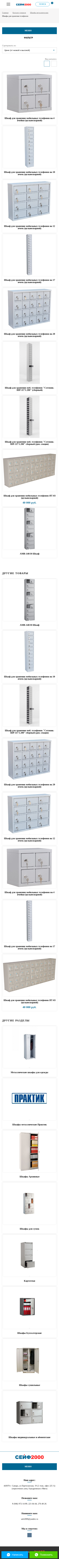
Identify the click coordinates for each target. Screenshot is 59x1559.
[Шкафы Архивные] (29, 1151)
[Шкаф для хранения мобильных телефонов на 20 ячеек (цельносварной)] (29, 309)
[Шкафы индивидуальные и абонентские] (29, 1412)
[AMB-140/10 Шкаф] (29, 529)
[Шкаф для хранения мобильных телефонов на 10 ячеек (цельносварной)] (29, 147)
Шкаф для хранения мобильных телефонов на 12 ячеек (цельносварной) (29, 227)
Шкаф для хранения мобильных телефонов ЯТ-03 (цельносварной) (30, 496)
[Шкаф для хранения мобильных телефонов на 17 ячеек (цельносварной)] (29, 255)
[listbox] (29, 50)
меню (28, 31)
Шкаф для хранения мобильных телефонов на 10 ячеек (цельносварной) (29, 173)
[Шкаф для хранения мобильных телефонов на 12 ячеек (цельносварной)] (29, 201)
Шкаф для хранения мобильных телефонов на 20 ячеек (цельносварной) (29, 335)
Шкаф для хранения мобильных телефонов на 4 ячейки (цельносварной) (29, 119)
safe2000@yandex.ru (29, 1519)
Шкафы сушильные (29, 1385)
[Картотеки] (29, 1256)
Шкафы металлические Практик (29, 1124)
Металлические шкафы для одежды (29, 1072)
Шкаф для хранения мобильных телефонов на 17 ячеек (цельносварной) (29, 281)
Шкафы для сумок (29, 1229)
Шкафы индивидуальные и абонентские (29, 1437)
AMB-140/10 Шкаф (29, 553)
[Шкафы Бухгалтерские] (29, 1308)
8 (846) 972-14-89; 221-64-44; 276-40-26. (29, 1504)
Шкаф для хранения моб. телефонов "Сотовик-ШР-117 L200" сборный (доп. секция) (29, 443)
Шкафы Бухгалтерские (29, 1333)
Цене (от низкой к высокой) (17, 50)
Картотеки (29, 1281)
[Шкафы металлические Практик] (29, 1099)
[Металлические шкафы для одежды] (29, 1047)
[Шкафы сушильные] (29, 1360)
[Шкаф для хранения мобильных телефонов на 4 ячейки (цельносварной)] (29, 93)
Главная (5, 13)
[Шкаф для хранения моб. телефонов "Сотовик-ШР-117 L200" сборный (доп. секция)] (29, 417)
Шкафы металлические (39, 13)
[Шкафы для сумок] (29, 1203)
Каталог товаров (19, 13)
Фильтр (29, 37)
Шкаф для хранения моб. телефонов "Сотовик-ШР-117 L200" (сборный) (29, 389)
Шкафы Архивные (30, 1176)
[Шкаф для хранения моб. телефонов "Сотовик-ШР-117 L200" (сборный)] (29, 363)
